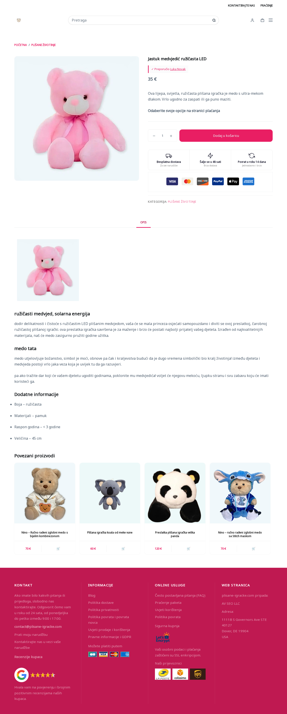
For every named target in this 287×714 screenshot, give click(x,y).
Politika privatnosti (103, 609)
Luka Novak (178, 69)
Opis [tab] (143, 222)
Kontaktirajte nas (241, 5)
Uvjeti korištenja (168, 609)
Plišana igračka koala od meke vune (110, 532)
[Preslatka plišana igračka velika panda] (175, 493)
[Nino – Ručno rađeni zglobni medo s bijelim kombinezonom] (44, 493)
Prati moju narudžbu (31, 634)
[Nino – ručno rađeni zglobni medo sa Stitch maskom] (240, 493)
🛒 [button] (58, 548)
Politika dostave (101, 602)
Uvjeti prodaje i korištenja (109, 629)
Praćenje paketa (168, 602)
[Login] (252, 20)
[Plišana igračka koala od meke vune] (110, 493)
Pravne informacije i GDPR (109, 636)
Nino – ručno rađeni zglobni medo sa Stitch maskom (240, 534)
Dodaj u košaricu (226, 135)
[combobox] (140, 20)
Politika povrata (167, 617)
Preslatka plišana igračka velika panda (175, 534)
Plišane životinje (182, 202)
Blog (91, 595)
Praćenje (267, 5)
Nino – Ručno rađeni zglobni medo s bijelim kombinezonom (45, 534)
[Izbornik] (271, 20)
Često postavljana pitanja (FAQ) (180, 595)
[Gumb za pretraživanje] (214, 20)
